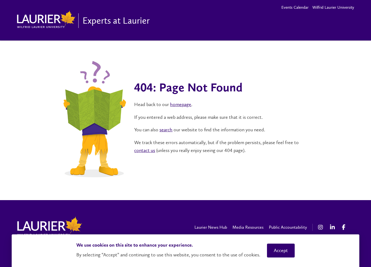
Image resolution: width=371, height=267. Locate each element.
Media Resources (247, 227)
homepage (180, 104)
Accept (281, 250)
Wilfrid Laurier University (333, 7)
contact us (144, 150)
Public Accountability (288, 227)
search (165, 130)
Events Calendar (295, 7)
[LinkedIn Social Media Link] (333, 227)
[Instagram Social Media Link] (321, 227)
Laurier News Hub (210, 227)
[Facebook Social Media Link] (345, 227)
